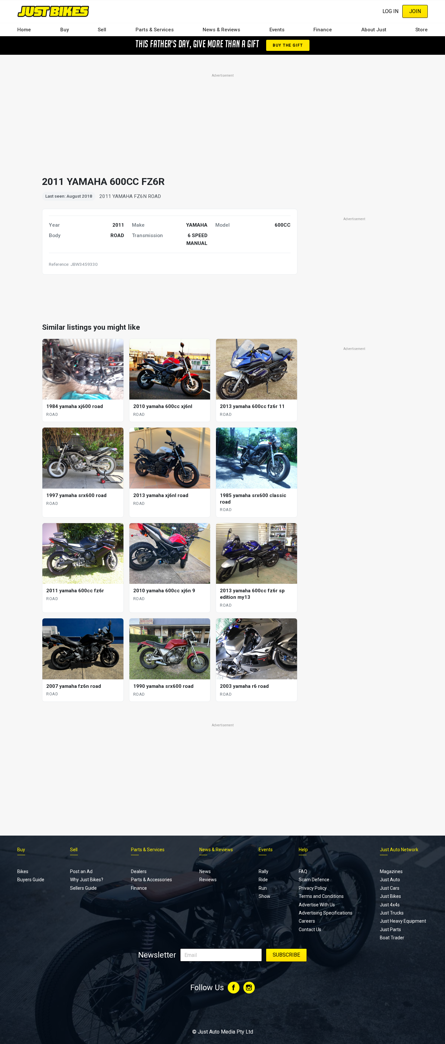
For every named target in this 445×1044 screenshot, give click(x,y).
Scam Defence (314, 879)
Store (421, 30)
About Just (373, 30)
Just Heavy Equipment (403, 921)
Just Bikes (390, 896)
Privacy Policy (313, 888)
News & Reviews (221, 30)
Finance (322, 30)
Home (24, 30)
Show (264, 896)
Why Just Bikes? (86, 879)
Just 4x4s (390, 904)
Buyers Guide (30, 879)
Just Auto (390, 879)
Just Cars (389, 888)
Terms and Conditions (321, 896)
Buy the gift (288, 45)
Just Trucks (392, 912)
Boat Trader (392, 937)
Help (303, 849)
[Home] (53, 11)
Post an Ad (81, 871)
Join (415, 11)
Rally (263, 871)
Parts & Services (155, 30)
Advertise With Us (317, 904)
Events (276, 30)
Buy (64, 30)
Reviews (208, 879)
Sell (102, 30)
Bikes (22, 871)
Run (263, 888)
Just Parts (390, 929)
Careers (307, 921)
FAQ (303, 871)
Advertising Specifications (325, 912)
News (205, 871)
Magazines (391, 871)
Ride (263, 879)
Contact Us (310, 929)
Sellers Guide (83, 888)
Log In (390, 11)
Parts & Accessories (151, 879)
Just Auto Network (399, 849)
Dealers (139, 871)
